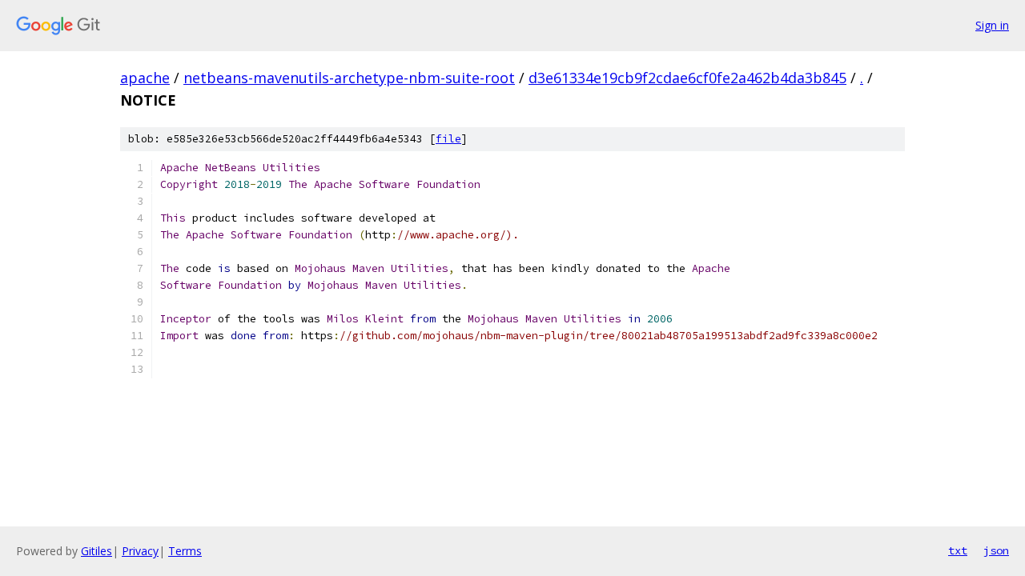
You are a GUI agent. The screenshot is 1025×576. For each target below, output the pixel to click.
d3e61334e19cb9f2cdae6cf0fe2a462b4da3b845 (687, 77)
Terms (185, 550)
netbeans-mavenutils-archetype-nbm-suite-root (349, 77)
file (448, 139)
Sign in (992, 25)
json (996, 550)
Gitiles (96, 550)
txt (957, 550)
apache (145, 77)
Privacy (140, 550)
